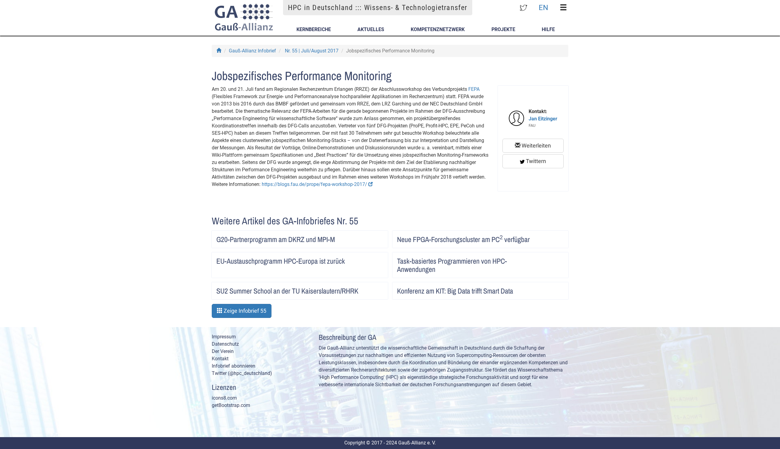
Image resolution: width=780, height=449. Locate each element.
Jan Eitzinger (543, 119)
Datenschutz (225, 344)
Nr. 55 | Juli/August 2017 (312, 51)
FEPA (474, 89)
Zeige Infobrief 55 (244, 311)
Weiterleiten (535, 145)
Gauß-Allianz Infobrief (252, 51)
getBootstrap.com (231, 405)
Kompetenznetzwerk (438, 29)
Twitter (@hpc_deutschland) (242, 373)
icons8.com (224, 398)
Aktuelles (370, 29)
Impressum (224, 337)
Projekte (503, 29)
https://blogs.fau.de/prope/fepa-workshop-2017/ (315, 184)
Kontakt (220, 359)
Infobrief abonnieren (233, 366)
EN (543, 7)
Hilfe (548, 29)
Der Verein (223, 351)
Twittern (535, 161)
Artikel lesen (377, 237)
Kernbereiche (313, 29)
